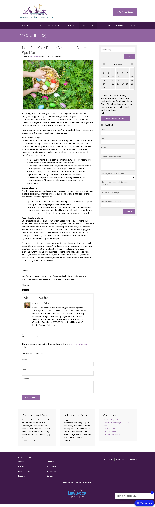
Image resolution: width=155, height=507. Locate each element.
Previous (15, 25)
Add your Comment (79, 344)
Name (24, 359)
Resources (120, 25)
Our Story (38, 25)
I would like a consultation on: (111, 157)
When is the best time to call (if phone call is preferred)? (116, 183)
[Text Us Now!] (144, 503)
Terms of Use (107, 459)
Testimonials (105, 25)
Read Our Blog (88, 25)
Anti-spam (133, 459)
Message (25, 379)
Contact (133, 25)
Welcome (25, 25)
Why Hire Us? (71, 25)
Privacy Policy (121, 459)
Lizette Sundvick (34, 56)
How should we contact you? (110, 193)
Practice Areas (54, 25)
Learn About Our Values (116, 118)
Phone (104, 138)
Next (139, 25)
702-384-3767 (125, 12)
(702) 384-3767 (110, 431)
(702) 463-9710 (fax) (112, 434)
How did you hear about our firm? (112, 174)
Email (24, 369)
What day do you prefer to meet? (112, 201)
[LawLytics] (77, 493)
